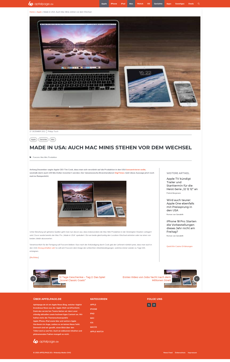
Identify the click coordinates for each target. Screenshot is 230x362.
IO (91, 322)
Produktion (52, 157)
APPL (92, 304)
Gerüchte (158, 4)
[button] (199, 3)
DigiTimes (119, 173)
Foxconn (36, 157)
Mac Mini (44, 157)
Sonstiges (179, 4)
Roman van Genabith (175, 214)
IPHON (93, 309)
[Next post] (196, 278)
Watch (140, 4)
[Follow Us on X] (149, 305)
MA (91, 318)
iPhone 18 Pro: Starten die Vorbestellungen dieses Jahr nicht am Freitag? (181, 226)
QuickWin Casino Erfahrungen (180, 246)
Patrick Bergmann (174, 193)
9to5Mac (34, 257)
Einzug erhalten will (46, 248)
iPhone (114, 4)
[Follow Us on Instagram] (154, 305)
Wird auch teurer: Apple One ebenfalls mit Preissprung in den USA (180, 205)
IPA (91, 313)
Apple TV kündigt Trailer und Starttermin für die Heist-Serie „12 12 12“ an (182, 184)
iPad (123, 4)
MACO (93, 327)
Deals (191, 4)
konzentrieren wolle (135, 169)
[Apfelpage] (40, 3)
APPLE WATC (96, 331)
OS (148, 4)
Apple (104, 4)
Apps (168, 4)
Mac (131, 4)
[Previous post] (33, 278)
